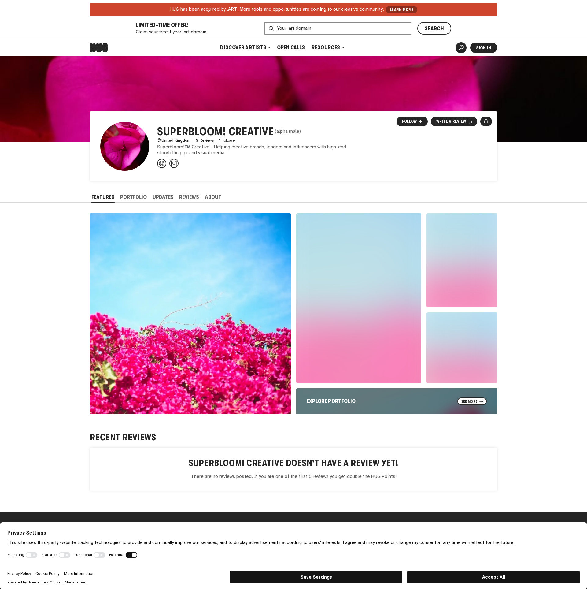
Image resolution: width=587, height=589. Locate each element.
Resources (326, 47)
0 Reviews (205, 141)
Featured (103, 197)
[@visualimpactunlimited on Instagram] (174, 163)
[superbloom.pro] (161, 163)
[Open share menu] (486, 121)
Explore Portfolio (331, 401)
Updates (163, 197)
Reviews (189, 197)
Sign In (483, 47)
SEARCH (434, 28)
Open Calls (291, 47)
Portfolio (133, 197)
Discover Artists (243, 47)
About (213, 197)
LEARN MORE (401, 9)
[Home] (99, 48)
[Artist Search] (461, 47)
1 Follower (227, 141)
